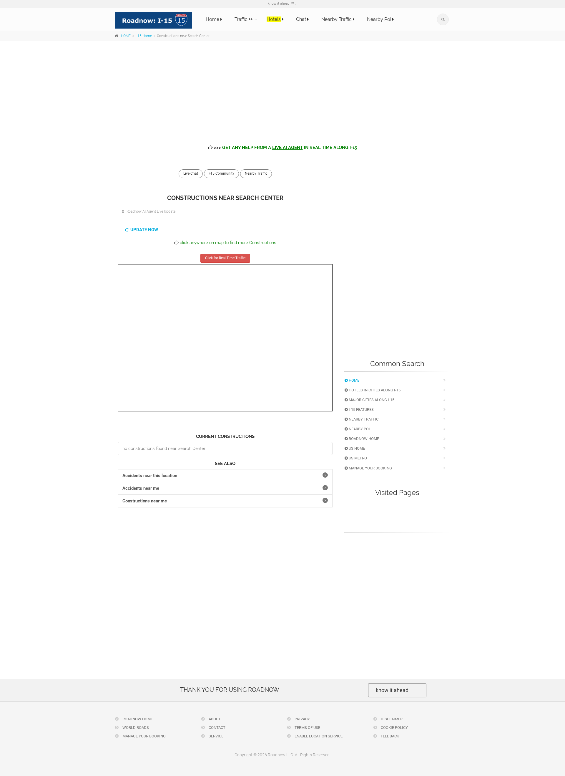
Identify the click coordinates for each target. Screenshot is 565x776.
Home (213, 19)
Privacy (302, 719)
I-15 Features (361, 409)
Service (215, 736)
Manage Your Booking (370, 468)
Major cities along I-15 (371, 400)
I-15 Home (144, 36)
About (214, 719)
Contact (216, 727)
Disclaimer (391, 719)
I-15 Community (221, 173)
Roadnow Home (363, 438)
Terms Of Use (307, 727)
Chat (301, 19)
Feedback (389, 736)
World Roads (135, 727)
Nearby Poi (379, 19)
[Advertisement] (282, 88)
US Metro (357, 458)
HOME (126, 36)
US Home (356, 448)
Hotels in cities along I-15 (374, 390)
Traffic (244, 19)
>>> (285, 147)
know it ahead (392, 690)
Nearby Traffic (337, 19)
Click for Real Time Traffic (225, 258)
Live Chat (190, 173)
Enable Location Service (318, 736)
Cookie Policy (394, 727)
